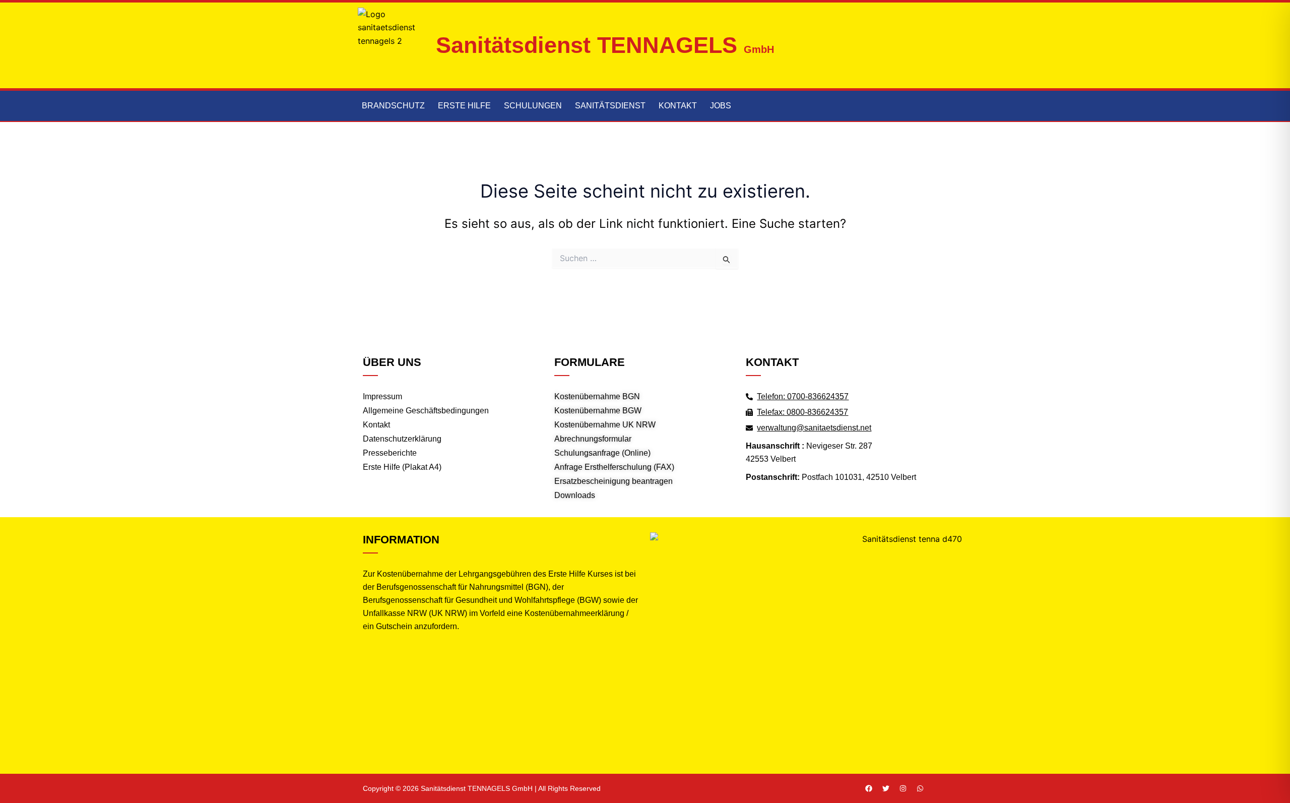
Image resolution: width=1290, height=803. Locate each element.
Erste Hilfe (464, 105)
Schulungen (533, 105)
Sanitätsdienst (610, 105)
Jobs (720, 105)
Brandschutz (393, 105)
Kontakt (678, 105)
